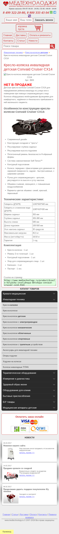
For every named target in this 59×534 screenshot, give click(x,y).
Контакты (42, 514)
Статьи (15, 514)
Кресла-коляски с (20, 322)
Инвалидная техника (13, 52)
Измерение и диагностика (16, 378)
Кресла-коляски (36, 52)
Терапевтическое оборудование (19, 373)
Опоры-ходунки (10, 356)
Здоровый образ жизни (15, 384)
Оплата (33, 514)
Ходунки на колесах (12, 361)
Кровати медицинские (14, 293)
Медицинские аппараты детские (20, 407)
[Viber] (29, 16)
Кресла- (10, 305)
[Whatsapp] (51, 12)
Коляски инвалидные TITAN (15, 367)
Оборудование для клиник (17, 390)
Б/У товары (9, 402)
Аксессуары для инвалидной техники (20, 350)
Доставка (24, 514)
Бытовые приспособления (16, 396)
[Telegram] (54, 12)
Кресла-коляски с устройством (23, 344)
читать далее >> (26, 453)
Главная (6, 514)
